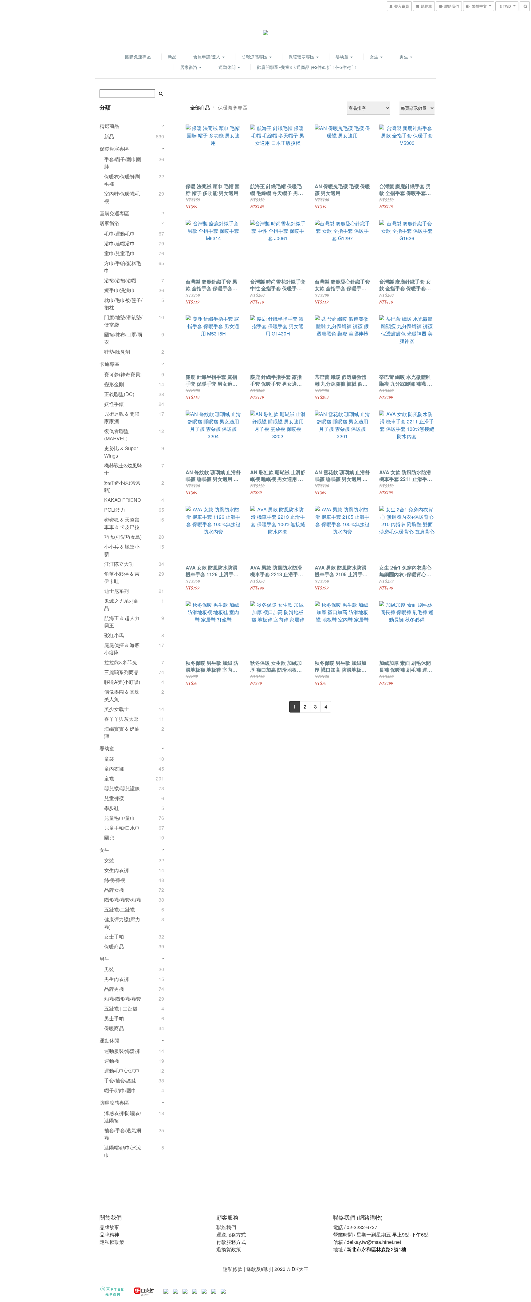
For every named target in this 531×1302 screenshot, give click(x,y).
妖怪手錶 (114, 403)
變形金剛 (114, 384)
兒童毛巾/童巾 (119, 817)
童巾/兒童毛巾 (119, 253)
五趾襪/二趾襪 (119, 909)
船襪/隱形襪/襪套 (122, 998)
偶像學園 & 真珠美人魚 (122, 695)
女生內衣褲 (116, 870)
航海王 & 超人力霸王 (122, 621)
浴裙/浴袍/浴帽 (120, 280)
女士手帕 (114, 936)
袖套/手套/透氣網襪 (122, 1134)
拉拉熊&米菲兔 (120, 662)
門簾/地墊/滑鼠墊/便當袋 (123, 321)
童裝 (109, 758)
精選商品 (109, 125)
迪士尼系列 (116, 590)
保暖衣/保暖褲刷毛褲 (122, 180)
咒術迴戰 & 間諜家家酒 (122, 417)
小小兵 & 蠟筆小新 (122, 550)
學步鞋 (111, 808)
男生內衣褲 (116, 978)
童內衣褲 (114, 768)
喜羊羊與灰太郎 (121, 718)
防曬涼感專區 (255, 57)
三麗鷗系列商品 (121, 672)
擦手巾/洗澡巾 (119, 290)
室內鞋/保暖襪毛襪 (122, 197)
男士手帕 (114, 1018)
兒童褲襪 (114, 798)
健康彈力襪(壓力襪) (122, 923)
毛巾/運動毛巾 (119, 233)
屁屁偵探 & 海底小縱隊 (122, 648)
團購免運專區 (138, 57)
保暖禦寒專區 (302, 57)
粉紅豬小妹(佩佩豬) (122, 486)
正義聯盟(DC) (119, 394)
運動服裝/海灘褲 (122, 1050)
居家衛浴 (189, 67)
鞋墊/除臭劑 (117, 351)
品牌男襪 (114, 988)
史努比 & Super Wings (121, 452)
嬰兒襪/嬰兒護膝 (122, 788)
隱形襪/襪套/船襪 (122, 899)
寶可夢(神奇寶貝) (123, 374)
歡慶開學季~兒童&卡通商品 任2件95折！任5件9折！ (307, 67)
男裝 (109, 969)
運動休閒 (227, 67)
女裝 (109, 860)
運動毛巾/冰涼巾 (122, 1070)
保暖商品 (114, 946)
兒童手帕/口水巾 (122, 827)
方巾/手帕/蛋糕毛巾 (122, 267)
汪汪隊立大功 (119, 563)
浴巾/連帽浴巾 (119, 243)
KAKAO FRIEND (122, 499)
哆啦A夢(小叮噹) (122, 681)
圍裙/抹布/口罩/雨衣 (123, 338)
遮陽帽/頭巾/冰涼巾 (122, 1151)
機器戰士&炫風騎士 (123, 469)
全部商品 (200, 107)
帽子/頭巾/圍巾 (120, 1090)
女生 (375, 57)
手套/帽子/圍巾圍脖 (122, 163)
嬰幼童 (343, 57)
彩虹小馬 (114, 635)
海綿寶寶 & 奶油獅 (122, 732)
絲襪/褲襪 (114, 879)
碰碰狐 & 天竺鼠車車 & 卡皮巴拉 (122, 523)
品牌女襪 (114, 889)
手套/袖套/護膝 (120, 1080)
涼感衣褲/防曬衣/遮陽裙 (122, 1116)
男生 (404, 57)
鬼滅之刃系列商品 (121, 604)
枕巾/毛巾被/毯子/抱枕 (123, 303)
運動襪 (111, 1060)
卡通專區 (109, 363)
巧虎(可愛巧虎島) (123, 536)
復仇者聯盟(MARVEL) (116, 434)
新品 (172, 57)
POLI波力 (114, 509)
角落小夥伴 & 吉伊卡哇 (122, 577)
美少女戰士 (116, 709)
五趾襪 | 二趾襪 (120, 1008)
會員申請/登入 (207, 57)
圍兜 (109, 837)
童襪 (109, 778)
